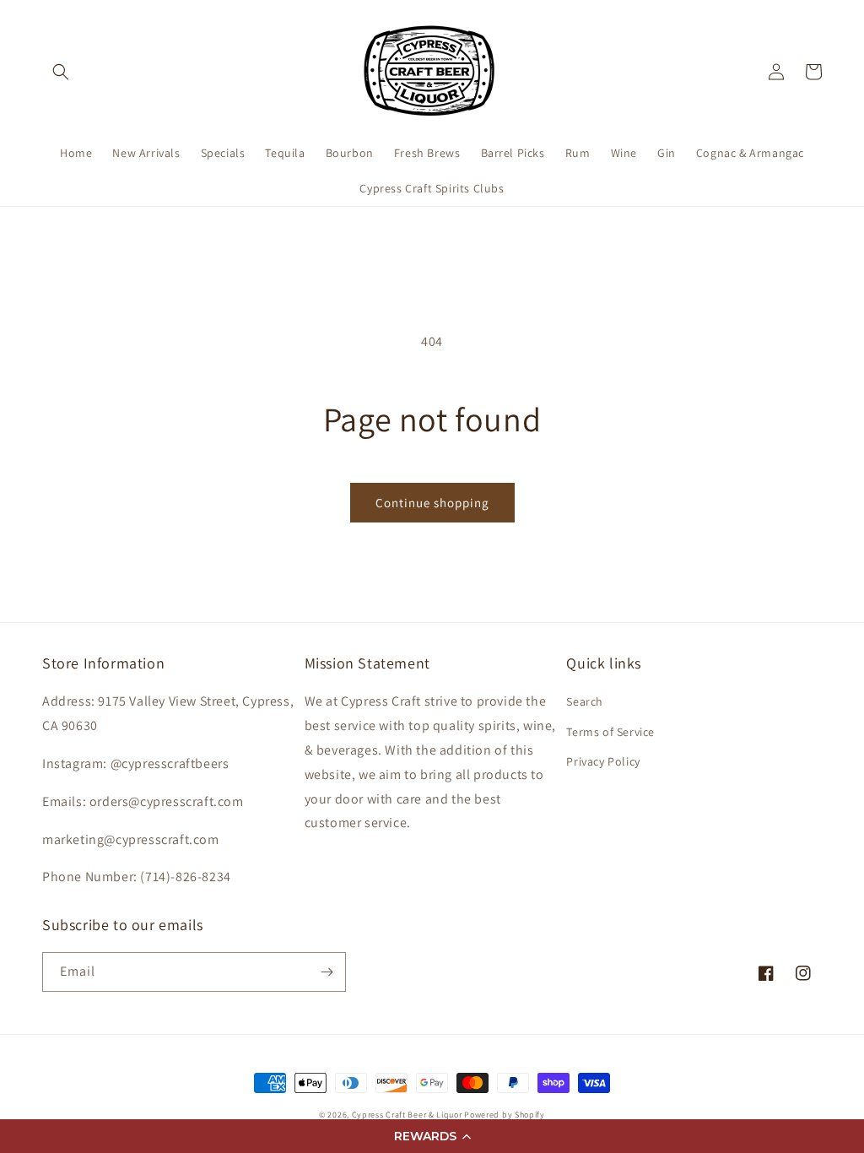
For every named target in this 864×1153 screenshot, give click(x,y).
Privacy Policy (603, 761)
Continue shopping (432, 503)
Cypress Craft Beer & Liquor (407, 1114)
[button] (432, 1136)
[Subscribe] (326, 972)
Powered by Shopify (504, 1114)
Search (584, 701)
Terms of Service (610, 731)
